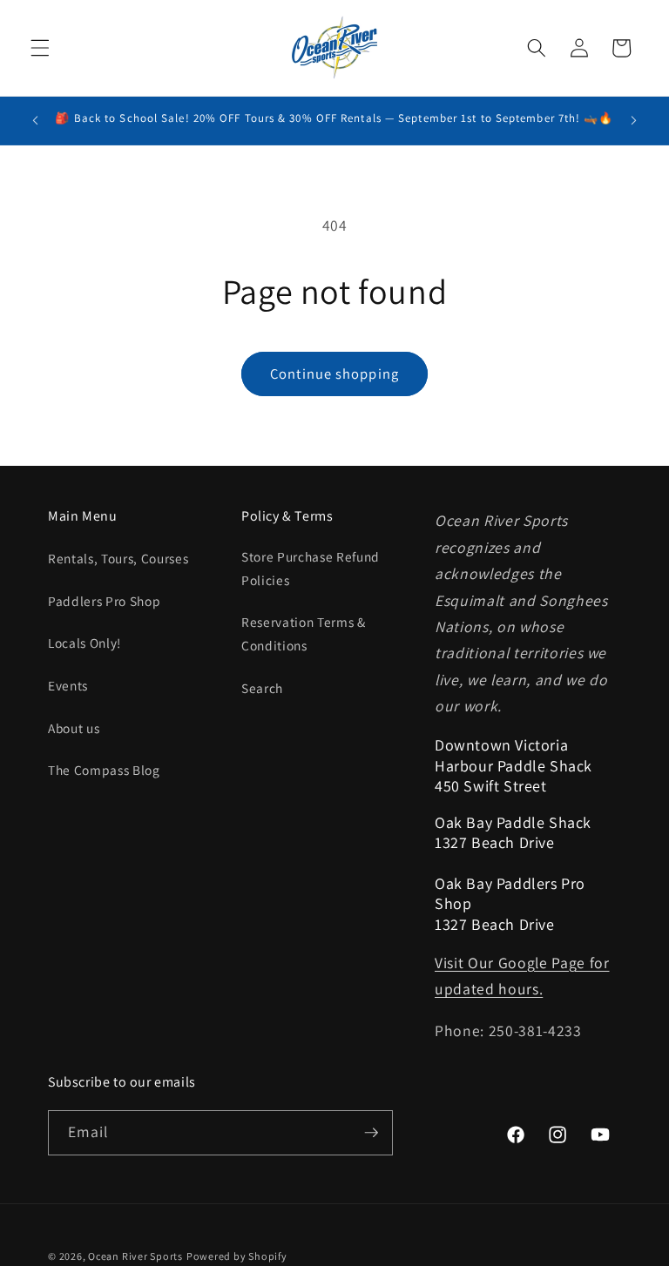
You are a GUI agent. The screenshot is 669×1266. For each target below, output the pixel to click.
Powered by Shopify (236, 1256)
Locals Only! (84, 642)
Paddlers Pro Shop (104, 600)
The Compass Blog (104, 769)
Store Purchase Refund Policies (310, 568)
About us (73, 728)
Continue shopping (334, 373)
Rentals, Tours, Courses (118, 558)
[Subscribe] (371, 1132)
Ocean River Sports (135, 1256)
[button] (40, 48)
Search (262, 688)
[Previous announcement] (36, 120)
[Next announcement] (633, 120)
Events (68, 685)
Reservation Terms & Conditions (303, 633)
